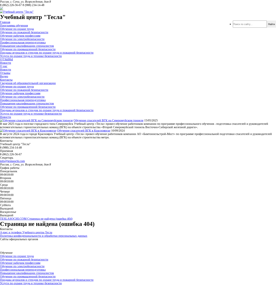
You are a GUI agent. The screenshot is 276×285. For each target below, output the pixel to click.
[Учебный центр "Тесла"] (17, 11)
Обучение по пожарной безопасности (24, 32)
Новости (5, 62)
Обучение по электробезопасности (22, 39)
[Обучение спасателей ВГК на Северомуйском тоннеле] (36, 120)
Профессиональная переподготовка (23, 42)
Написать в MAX (36, 8)
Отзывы (5, 73)
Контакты (6, 79)
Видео (4, 76)
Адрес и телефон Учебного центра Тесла (26, 232)
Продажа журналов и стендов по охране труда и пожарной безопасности (47, 52)
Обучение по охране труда (17, 28)
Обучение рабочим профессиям (20, 35)
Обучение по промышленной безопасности (28, 49)
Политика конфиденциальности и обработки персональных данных (43, 235)
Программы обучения (14, 25)
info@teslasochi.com (12, 161)
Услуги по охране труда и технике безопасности (31, 56)
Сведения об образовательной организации (28, 83)
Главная (5, 22)
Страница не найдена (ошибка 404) (49, 218)
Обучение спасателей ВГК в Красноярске (83, 130)
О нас (3, 66)
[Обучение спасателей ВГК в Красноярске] (28, 130)
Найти (271, 24)
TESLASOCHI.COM (13, 218)
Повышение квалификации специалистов (27, 45)
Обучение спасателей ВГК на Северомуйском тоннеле (108, 120)
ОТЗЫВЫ (6, 59)
